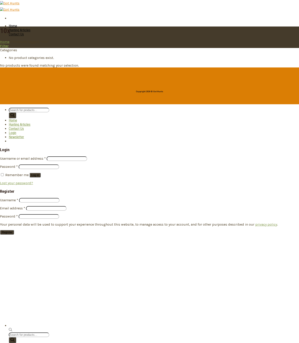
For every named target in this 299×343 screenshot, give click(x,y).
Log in (35, 175)
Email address (12, 208)
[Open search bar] (10, 330)
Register (7, 232)
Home (13, 26)
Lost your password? (16, 183)
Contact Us (16, 34)
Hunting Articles (19, 30)
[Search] (12, 340)
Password (9, 166)
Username (9, 200)
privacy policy (266, 224)
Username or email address (23, 158)
